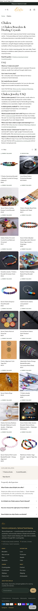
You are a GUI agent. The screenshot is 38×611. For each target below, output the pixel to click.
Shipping (22, 573)
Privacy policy (15, 598)
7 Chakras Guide (8, 472)
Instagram (4, 607)
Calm (21, 560)
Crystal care (5, 570)
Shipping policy (32, 598)
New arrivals (5, 554)
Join (33, 590)
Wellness (4, 573)
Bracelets (4, 551)
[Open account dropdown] (30, 10)
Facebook (11, 607)
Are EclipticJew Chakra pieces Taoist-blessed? (15, 501)
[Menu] (6, 10)
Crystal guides (6, 567)
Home (3, 16)
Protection (23, 554)
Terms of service (5, 601)
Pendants (4, 560)
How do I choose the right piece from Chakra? (15, 508)
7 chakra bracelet (10, 115)
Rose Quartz (6, 477)
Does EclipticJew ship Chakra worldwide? (14, 514)
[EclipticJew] (19, 523)
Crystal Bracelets (21, 472)
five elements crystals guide (22, 141)
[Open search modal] (8, 10)
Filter (4, 149)
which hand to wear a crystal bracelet (24, 134)
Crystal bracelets (6, 59)
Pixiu (3, 557)
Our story (22, 570)
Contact (22, 567)
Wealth (22, 557)
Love (21, 551)
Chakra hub (5, 576)
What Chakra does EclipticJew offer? (12, 487)
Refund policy (23, 598)
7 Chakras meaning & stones (20, 57)
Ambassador (23, 576)
